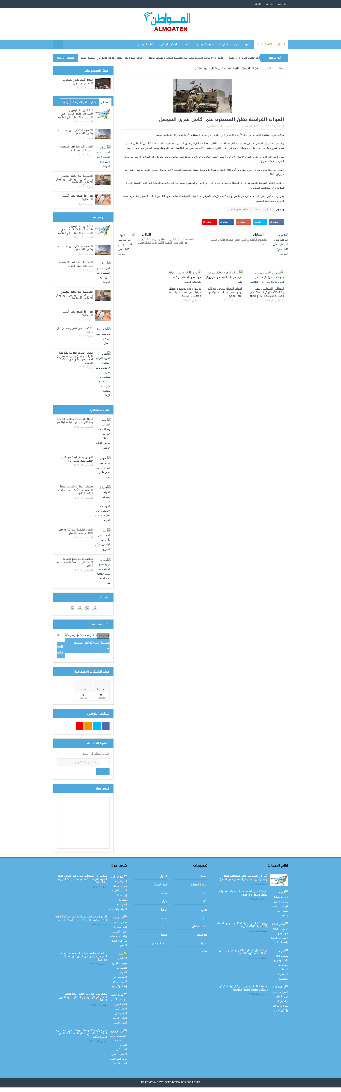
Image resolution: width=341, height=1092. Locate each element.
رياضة (164, 904)
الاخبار (281, 44)
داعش (257, 209)
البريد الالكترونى (214, 126)
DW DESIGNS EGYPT (188, 1077)
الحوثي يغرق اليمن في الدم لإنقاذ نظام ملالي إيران (77, 459)
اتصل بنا (269, 3)
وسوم (65, 102)
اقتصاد (203, 870)
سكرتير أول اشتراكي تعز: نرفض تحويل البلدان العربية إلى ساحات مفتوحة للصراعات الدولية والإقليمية (81, 874)
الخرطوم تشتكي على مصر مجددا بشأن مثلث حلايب (239, 241)
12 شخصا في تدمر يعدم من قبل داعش (75, 330)
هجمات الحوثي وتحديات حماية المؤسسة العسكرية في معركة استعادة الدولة (75, 490)
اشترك (102, 766)
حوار (236, 44)
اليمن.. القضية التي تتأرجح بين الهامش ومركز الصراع (76, 531)
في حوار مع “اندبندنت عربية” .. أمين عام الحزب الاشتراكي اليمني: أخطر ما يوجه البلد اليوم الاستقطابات (81, 1028)
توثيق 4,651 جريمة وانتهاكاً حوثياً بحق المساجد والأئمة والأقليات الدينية (211, 58)
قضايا (204, 937)
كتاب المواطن (145, 44)
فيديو (164, 929)
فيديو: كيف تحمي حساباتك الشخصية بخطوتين (77, 81)
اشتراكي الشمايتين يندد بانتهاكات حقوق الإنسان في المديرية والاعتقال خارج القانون (266, 292)
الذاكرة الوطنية (169, 44)
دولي (204, 904)
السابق (258, 234)
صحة (204, 912)
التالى (146, 234)
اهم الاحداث (264, 44)
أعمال (94, 102)
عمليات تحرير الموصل (238, 209)
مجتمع (203, 946)
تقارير (248, 44)
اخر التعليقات (79, 102)
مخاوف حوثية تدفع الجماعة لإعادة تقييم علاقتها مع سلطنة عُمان (75, 562)
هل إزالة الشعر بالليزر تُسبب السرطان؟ (77, 197)
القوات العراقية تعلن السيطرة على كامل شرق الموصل (76, 148)
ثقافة (187, 44)
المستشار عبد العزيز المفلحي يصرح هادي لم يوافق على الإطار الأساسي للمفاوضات (166, 240)
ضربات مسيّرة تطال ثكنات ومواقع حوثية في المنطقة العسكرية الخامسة (131, 58)
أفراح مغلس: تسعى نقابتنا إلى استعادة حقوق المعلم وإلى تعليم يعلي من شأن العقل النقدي (80, 913)
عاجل (164, 920)
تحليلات (223, 44)
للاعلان (257, 3)
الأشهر (105, 102)
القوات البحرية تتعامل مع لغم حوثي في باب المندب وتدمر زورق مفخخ (225, 292)
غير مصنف (201, 929)
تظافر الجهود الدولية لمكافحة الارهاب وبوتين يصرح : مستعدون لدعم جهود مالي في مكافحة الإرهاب (75, 357)
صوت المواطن (204, 44)
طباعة (230, 126)
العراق (268, 209)
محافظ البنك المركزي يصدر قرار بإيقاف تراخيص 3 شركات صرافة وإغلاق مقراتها (242, 982)
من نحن (282, 3)
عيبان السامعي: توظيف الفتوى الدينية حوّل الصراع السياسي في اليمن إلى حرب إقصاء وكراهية (83, 951)
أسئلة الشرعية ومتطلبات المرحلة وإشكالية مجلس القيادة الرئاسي (74, 420)
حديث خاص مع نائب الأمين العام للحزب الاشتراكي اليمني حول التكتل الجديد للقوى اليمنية (83, 992)
